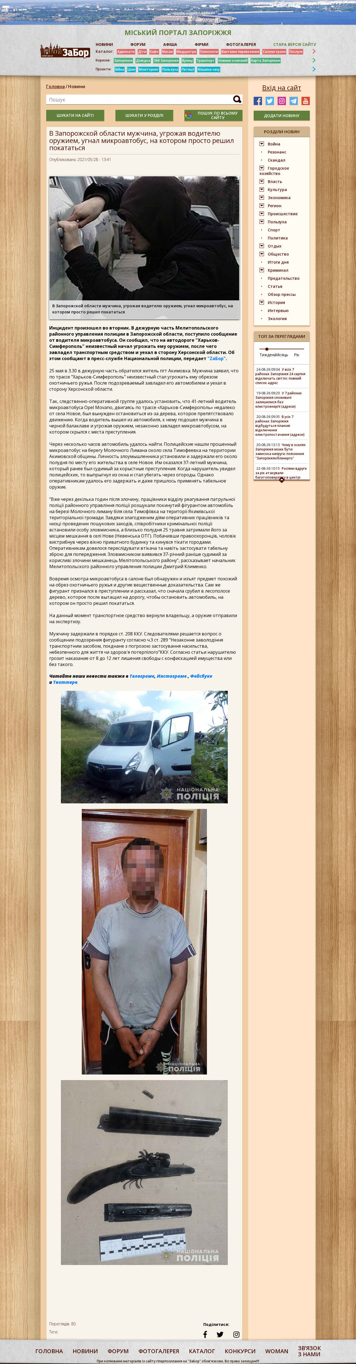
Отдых (274, 246)
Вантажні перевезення (240, 51)
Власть (275, 181)
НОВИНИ (104, 44)
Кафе (154, 51)
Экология (277, 318)
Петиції (188, 69)
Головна (55, 86)
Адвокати (126, 51)
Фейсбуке (201, 676)
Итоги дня (278, 262)
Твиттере (65, 682)
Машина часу (209, 69)
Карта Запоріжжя (265, 60)
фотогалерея (159, 1351)
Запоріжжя (123, 60)
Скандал (276, 160)
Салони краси (274, 51)
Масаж (167, 51)
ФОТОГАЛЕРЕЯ (241, 44)
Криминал (278, 270)
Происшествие (283, 213)
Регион (274, 205)
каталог (202, 1351)
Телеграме (142, 676)
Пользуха (170, 69)
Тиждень (267, 354)
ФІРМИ (201, 44)
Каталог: (104, 51)
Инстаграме (172, 676)
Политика (278, 238)
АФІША (170, 44)
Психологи (209, 51)
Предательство (284, 278)
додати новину (281, 115)
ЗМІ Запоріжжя (166, 60)
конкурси (240, 1351)
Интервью (278, 310)
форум (118, 1351)
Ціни (131, 69)
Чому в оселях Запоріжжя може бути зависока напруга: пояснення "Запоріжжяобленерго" (280, 451)
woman (276, 1351)
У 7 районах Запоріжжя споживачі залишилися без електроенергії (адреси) (278, 400)
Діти (142, 51)
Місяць (281, 354)
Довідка (143, 60)
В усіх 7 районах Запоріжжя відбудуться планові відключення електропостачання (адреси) (280, 425)
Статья (275, 286)
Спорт (274, 229)
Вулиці (187, 60)
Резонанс (277, 152)
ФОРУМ (137, 44)
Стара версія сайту (294, 44)
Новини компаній (233, 60)
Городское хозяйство (274, 170)
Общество (278, 254)
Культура (277, 189)
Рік (296, 354)
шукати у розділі (144, 115)
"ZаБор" (216, 358)
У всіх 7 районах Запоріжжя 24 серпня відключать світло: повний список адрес (280, 376)
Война (274, 144)
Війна (119, 69)
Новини (76, 86)
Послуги (296, 51)
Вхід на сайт (281, 87)
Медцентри (186, 51)
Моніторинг (149, 69)
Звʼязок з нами (309, 1351)
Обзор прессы (282, 294)
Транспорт (206, 60)
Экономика (279, 197)
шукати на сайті (75, 115)
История (276, 302)
